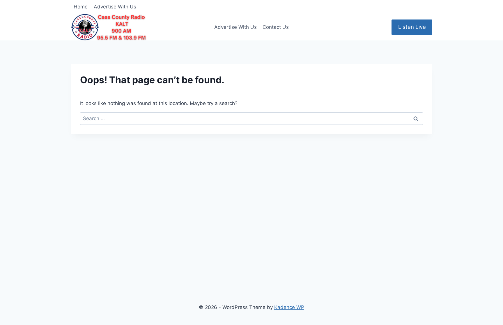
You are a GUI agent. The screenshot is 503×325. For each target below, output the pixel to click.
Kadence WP (289, 307)
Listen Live (412, 27)
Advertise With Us (115, 7)
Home (81, 7)
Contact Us (276, 27)
